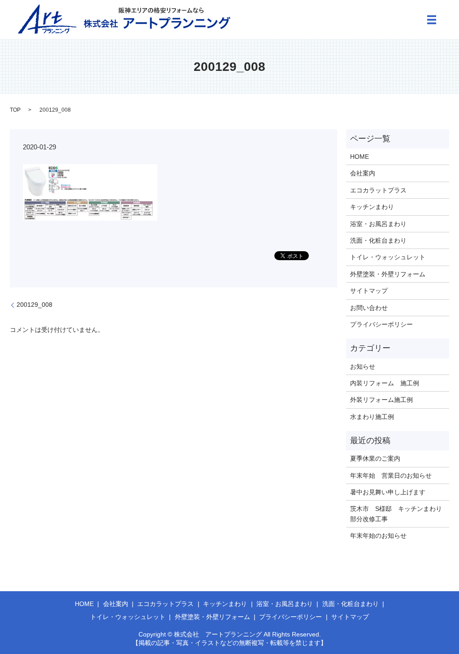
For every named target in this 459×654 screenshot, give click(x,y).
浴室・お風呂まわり (378, 223)
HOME (359, 156)
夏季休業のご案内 (375, 458)
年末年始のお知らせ (378, 535)
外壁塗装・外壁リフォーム (387, 274)
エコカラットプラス (378, 190)
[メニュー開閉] (431, 19)
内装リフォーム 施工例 (384, 383)
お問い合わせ (369, 307)
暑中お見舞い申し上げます (387, 492)
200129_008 (34, 304)
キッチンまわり (372, 206)
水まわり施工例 (372, 416)
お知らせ (362, 366)
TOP (15, 110)
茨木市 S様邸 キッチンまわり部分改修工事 (396, 513)
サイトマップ (369, 290)
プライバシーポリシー (381, 324)
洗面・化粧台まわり (378, 240)
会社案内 (362, 173)
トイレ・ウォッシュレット (387, 257)
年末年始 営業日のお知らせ (391, 475)
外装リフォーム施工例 (381, 399)
